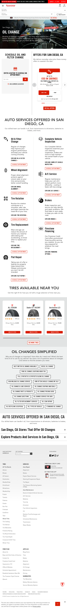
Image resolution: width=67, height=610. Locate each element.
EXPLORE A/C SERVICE (52, 191)
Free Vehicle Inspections (30, 508)
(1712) (60, 318)
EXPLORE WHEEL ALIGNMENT (16, 188)
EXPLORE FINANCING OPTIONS (51, 253)
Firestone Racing (7, 531)
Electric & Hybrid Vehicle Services (32, 493)
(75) (39, 318)
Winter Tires (6, 543)
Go (25, 79)
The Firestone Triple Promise (11, 576)
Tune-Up (25, 502)
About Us (5, 552)
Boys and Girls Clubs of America (12, 555)
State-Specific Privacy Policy (34, 593)
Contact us (6, 453)
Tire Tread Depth (7, 537)
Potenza (5, 500)
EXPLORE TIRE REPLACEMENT (15, 246)
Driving (25, 573)
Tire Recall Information (9, 534)
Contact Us (6, 558)
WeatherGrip (6, 491)
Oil (24, 511)
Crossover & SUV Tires (9, 540)
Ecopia (5, 494)
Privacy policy (37, 606)
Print (55, 92)
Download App (53, 477)
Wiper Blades (27, 525)
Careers (33, 591)
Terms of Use (11, 591)
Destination (6, 479)
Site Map (5, 591)
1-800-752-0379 (61, 14)
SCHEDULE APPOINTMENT (19, 164)
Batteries (25, 499)
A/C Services (26, 496)
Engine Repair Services (29, 476)
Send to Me (43, 92)
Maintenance (26, 570)
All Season (6, 476)
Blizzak (5, 473)
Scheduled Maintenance (30, 519)
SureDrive (5, 512)
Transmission (26, 522)
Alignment (26, 470)
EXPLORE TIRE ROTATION (18, 215)
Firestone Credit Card (9, 561)
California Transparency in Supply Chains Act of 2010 (14, 593)
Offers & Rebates (7, 567)
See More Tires (33, 342)
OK (58, 603)
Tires (24, 555)
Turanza (5, 497)
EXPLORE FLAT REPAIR (18, 276)
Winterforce (6, 488)
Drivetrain (26, 505)
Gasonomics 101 (7, 564)
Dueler (5, 503)
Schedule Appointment (9, 570)
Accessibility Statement (43, 591)
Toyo (4, 515)
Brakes (25, 473)
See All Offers (49, 108)
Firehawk (5, 509)
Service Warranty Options (30, 585)
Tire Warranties (7, 527)
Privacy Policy (20, 591)
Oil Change (26, 567)
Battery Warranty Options (30, 582)
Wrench (5, 579)
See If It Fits (12, 332)
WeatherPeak (6, 482)
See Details (49, 96)
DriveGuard (6, 485)
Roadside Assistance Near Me (11, 573)
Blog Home (26, 552)
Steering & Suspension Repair (31, 479)
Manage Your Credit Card (56, 467)
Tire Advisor (6, 524)
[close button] (65, 602)
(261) (18, 318)
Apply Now (53, 466)
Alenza (5, 470)
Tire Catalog (6, 521)
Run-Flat (5, 506)
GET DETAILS (54, 17)
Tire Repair (26, 482)
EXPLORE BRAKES (50, 219)
